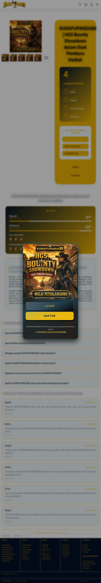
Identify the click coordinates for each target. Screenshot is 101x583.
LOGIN (49, 306)
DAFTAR (49, 315)
